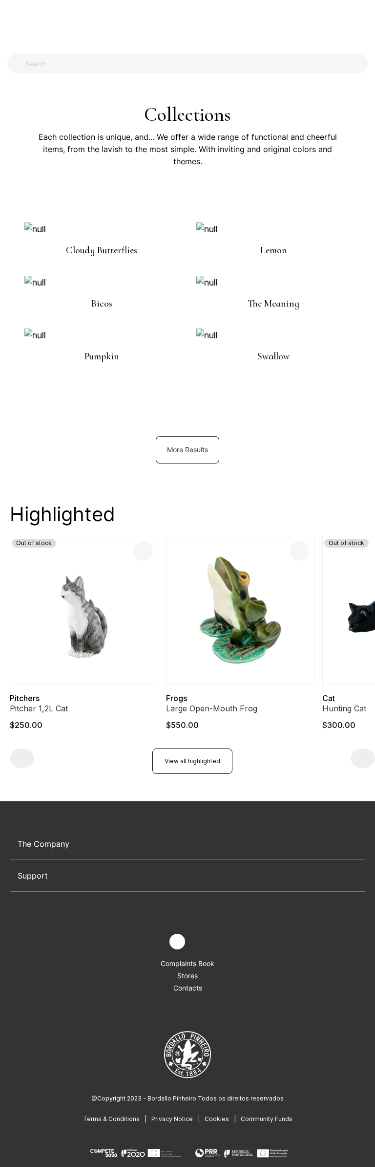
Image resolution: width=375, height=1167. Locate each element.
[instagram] (177, 941)
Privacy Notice (172, 1119)
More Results (187, 449)
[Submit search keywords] (17, 63)
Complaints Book (187, 963)
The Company (43, 844)
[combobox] (193, 63)
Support (33, 876)
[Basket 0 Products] (364, 24)
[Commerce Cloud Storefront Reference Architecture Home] (185, 24)
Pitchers (25, 698)
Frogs (176, 698)
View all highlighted (192, 761)
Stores (187, 975)
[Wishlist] (143, 551)
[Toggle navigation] (13, 23)
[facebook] (154, 942)
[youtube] (200, 942)
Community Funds (266, 1119)
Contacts (187, 988)
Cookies (217, 1119)
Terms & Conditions (111, 1119)
